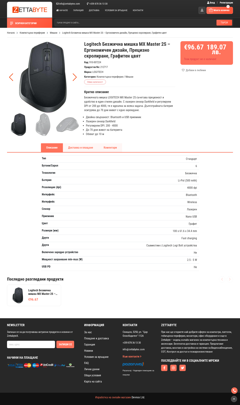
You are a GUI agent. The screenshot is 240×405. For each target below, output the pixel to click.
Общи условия (92, 375)
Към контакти (131, 356)
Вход (212, 2)
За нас (88, 332)
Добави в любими (195, 70)
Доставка (94, 10)
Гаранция (78, 10)
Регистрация (226, 2)
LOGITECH (97, 72)
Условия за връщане (116, 10)
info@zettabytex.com (69, 3)
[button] (74, 77)
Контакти (138, 10)
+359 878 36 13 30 (98, 3)
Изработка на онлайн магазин (113, 397)
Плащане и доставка (96, 338)
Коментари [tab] (110, 147)
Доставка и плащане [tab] (80, 147)
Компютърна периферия (110, 76)
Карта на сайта (93, 381)
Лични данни (91, 369)
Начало (63, 10)
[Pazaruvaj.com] (142, 365)
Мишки (129, 76)
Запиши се (65, 344)
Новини (88, 350)
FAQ (86, 363)
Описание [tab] (52, 147)
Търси (224, 22)
